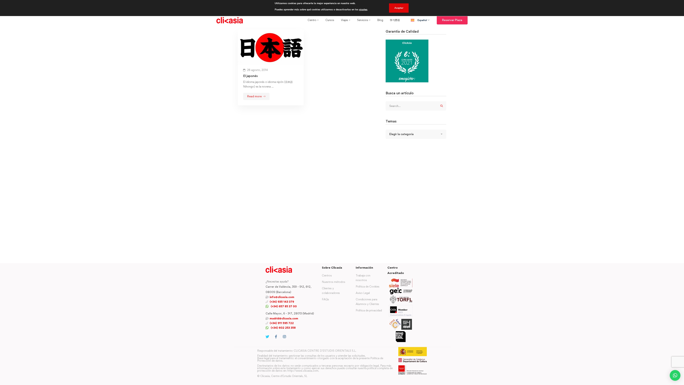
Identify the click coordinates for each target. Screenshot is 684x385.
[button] (675, 375)
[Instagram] (284, 336)
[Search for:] (416, 106)
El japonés (250, 76)
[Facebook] (276, 336)
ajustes (363, 9)
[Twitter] (267, 336)
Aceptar (398, 8)
